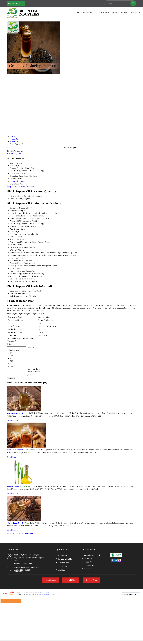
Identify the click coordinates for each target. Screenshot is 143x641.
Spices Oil (88, 562)
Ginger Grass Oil (14, 486)
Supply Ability (15, 291)
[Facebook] (112, 561)
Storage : (92, 416)
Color (12, 279)
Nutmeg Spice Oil (15, 413)
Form (12, 268)
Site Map (61, 570)
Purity (12, 232)
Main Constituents (17, 253)
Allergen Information (19, 276)
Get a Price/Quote (15, 154)
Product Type (16, 234)
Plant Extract (89, 565)
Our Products (87, 13)
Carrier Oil (88, 558)
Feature (13, 221)
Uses (12, 255)
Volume (13, 245)
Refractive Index (17, 261)
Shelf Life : (80, 413)
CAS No (13, 250)
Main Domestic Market (19, 296)
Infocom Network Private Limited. (45, 594)
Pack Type (14, 271)
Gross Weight (15, 282)
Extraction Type (16, 247)
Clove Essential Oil (15, 523)
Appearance (15, 211)
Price (12, 199)
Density (13, 219)
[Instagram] (119, 561)
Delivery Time (15, 294)
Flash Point (14, 258)
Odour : (70, 416)
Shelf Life (14, 239)
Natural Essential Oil (92, 555)
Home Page (104, 12)
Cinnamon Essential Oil (17, 450)
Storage (13, 226)
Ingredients (15, 216)
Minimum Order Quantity (20, 196)
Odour (12, 224)
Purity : (53, 416)
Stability (13, 266)
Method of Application (19, 274)
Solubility (14, 213)
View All (87, 568)
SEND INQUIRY (13, 534)
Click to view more (17, 181)
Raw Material (15, 242)
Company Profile (119, 12)
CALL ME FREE (27, 534)
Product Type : (103, 413)
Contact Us (135, 12)
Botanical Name (16, 263)
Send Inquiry (14, 4)
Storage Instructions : (30, 416)
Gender (13, 237)
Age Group (14, 229)
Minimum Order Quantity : (58, 413)
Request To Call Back (16, 187)
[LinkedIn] (115, 561)
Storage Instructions (18, 208)
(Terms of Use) (44, 592)
